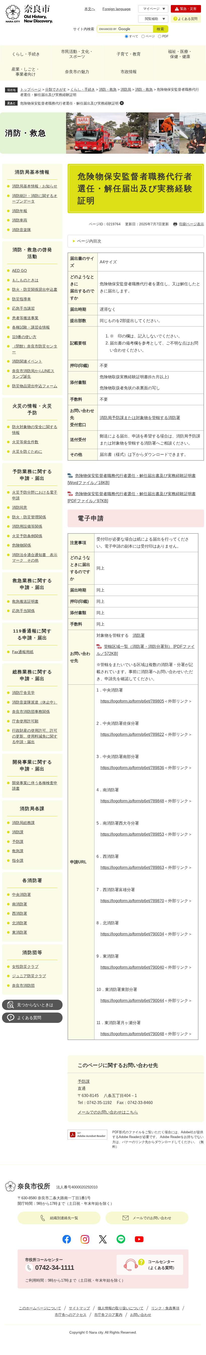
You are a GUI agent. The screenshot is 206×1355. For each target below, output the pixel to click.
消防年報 (19, 211)
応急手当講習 (23, 308)
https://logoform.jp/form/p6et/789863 (132, 867)
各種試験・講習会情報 (31, 327)
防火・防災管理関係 (29, 517)
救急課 (17, 851)
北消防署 (19, 923)
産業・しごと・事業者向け (26, 71)
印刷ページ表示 (191, 224)
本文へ (89, 9)
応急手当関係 (23, 611)
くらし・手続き (26, 54)
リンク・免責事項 (165, 1308)
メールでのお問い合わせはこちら (108, 1112)
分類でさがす (55, 89)
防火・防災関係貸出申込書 (34, 289)
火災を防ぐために (27, 451)
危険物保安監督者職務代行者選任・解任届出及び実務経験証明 (69, 103)
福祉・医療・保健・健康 (180, 54)
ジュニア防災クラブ (29, 976)
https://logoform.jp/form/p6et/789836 (132, 768)
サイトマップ (79, 1308)
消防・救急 (108, 89)
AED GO (19, 270)
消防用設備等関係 (27, 526)
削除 (122, 103)
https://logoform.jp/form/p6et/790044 (132, 1000)
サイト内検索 (83, 29)
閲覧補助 (151, 19)
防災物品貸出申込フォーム (34, 386)
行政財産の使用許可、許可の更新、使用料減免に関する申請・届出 (34, 736)
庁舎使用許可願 (25, 721)
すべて (133, 36)
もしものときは (25, 280)
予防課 (84, 1081)
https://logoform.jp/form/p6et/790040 (132, 967)
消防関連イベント (27, 361)
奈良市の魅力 (77, 72)
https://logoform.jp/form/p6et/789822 (132, 734)
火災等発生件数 (25, 442)
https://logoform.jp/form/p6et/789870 (132, 901)
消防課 (17, 832)
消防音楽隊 (21, 230)
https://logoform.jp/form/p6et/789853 (132, 834)
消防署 (139, 635)
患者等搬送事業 (25, 318)
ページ (150, 36)
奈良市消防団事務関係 (31, 711)
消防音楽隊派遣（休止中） (34, 702)
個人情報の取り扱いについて (120, 1308)
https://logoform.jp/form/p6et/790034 (132, 934)
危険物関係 (21, 545)
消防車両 (19, 220)
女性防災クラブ (25, 966)
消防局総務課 (23, 823)
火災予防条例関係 (27, 536)
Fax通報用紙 (22, 652)
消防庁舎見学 (23, 692)
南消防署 (19, 904)
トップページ (30, 89)
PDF (165, 36)
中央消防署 (21, 894)
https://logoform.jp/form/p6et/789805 (132, 701)
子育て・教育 (129, 54)
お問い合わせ (140, 1315)
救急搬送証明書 (25, 601)
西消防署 (19, 913)
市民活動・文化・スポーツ (77, 54)
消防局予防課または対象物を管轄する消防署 (140, 418)
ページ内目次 (89, 241)
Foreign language (116, 9)
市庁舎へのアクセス (70, 1315)
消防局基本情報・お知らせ (34, 186)
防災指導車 (21, 299)
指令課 (17, 860)
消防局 (126, 89)
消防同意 (19, 507)
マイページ (151, 9)
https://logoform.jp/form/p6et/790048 (132, 1034)
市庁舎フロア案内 (108, 1315)
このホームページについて (40, 1308)
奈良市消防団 (23, 985)
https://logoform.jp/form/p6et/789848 (132, 801)
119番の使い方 (24, 337)
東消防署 (19, 932)
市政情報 (129, 72)
